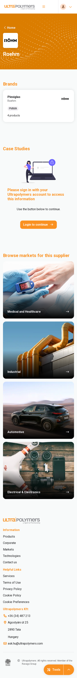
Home (11, 28)
